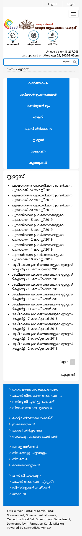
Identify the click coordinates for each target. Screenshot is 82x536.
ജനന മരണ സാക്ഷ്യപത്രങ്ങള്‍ (35, 390)
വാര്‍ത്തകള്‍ (38, 83)
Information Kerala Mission (45, 524)
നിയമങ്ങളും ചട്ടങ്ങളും (29, 453)
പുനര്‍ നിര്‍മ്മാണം (38, 129)
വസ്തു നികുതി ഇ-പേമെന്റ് (33, 402)
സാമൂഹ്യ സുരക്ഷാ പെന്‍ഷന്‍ (35, 437)
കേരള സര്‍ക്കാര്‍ (25, 447)
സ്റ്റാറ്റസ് (23, 69)
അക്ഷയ (19, 494)
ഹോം (11, 69)
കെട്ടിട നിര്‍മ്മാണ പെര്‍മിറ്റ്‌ (32, 418)
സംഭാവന (38, 152)
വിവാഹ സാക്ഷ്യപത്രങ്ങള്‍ (32, 408)
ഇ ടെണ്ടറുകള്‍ (23, 425)
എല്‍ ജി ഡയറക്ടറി (26, 476)
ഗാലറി (38, 117)
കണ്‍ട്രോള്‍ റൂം (38, 106)
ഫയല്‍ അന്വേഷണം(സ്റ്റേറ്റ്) (33, 482)
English (52, 4)
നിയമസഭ (20, 459)
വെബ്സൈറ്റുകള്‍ (26, 465)
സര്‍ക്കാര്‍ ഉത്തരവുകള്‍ (38, 95)
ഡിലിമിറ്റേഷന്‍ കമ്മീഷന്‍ (31, 488)
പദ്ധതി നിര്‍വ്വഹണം (27, 431)
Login (70, 4)
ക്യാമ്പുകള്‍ (38, 163)
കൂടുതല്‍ (68, 375)
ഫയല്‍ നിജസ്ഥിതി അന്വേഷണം (37, 396)
